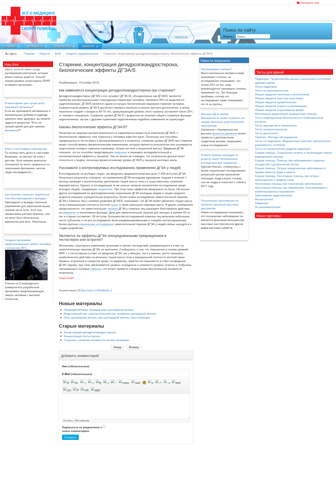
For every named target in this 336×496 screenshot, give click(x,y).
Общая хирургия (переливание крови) (279, 110)
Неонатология (264, 199)
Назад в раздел (66, 278)
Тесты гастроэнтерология (271, 129)
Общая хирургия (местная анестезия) (279, 98)
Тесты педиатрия (266, 86)
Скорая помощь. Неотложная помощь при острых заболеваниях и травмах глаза (287, 178)
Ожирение (261, 203)
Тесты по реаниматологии (271, 90)
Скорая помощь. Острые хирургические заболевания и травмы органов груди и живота (290, 170)
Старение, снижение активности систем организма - (97, 340)
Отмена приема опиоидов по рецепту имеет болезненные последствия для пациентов (219, 158)
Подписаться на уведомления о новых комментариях (82, 429)
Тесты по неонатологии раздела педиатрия (283, 149)
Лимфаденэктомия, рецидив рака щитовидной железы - (99, 310)
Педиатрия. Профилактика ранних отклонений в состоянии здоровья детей (293, 80)
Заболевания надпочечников (273, 195)
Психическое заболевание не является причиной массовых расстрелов (220, 204)
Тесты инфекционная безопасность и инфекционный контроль (289, 119)
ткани (114, 204)
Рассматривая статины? (216, 69)
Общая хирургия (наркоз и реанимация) (281, 106)
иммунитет (70, 212)
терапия (112, 208)
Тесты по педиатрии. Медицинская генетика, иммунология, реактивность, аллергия (293, 143)
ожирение (120, 152)
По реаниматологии (267, 207)
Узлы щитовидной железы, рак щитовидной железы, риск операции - (108, 317)
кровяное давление (224, 133)
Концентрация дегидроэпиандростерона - (90, 332)
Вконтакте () (88, 290)
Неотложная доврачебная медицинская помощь (286, 114)
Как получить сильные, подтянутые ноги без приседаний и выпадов (27, 188)
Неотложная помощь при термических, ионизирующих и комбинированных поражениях (291, 189)
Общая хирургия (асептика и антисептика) (282, 94)
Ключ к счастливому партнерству (26, 141)
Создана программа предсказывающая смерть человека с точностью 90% (28, 236)
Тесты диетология (266, 133)
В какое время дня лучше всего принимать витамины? (25, 97)
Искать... (229, 36)
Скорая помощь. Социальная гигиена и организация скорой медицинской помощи (293, 154)
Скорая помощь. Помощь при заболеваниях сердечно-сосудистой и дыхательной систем (290, 162)
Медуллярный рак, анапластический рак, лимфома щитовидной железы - (111, 313)
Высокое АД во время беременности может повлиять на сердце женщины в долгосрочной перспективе (222, 119)
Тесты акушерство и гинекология (276, 125)
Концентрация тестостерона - (83, 336)
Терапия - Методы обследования (276, 137)
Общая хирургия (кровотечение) (276, 102)
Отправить (70, 437)
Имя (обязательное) (75, 366)
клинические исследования (96, 224)
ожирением (105, 189)
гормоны (96, 269)
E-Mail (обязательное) (77, 374)
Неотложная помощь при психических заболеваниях (288, 183)
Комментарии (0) (70, 290)
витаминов (11, 122)
